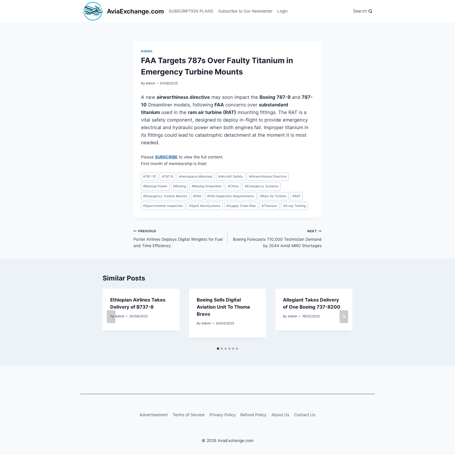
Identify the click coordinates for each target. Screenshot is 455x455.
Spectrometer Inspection (163, 206)
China (233, 186)
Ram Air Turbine (273, 196)
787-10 (149, 176)
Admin (150, 83)
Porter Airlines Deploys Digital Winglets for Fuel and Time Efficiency (178, 238)
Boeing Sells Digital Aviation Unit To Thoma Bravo (223, 307)
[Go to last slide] (111, 316)
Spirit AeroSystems (204, 206)
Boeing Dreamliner (207, 186)
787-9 (167, 176)
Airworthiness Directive (268, 176)
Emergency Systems (261, 186)
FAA (197, 196)
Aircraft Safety (230, 176)
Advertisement (154, 414)
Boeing (147, 51)
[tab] (218, 348)
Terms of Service (189, 414)
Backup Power (155, 186)
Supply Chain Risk (241, 206)
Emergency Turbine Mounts (165, 196)
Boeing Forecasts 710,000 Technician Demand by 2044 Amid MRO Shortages (277, 238)
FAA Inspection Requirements (230, 196)
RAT (296, 196)
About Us (280, 414)
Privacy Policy (222, 414)
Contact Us (304, 414)
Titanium (269, 206)
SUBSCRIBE (166, 157)
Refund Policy (253, 414)
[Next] (344, 316)
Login (282, 11)
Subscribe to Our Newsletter (245, 11)
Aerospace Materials (195, 176)
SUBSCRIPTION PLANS (191, 11)
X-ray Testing (294, 206)
